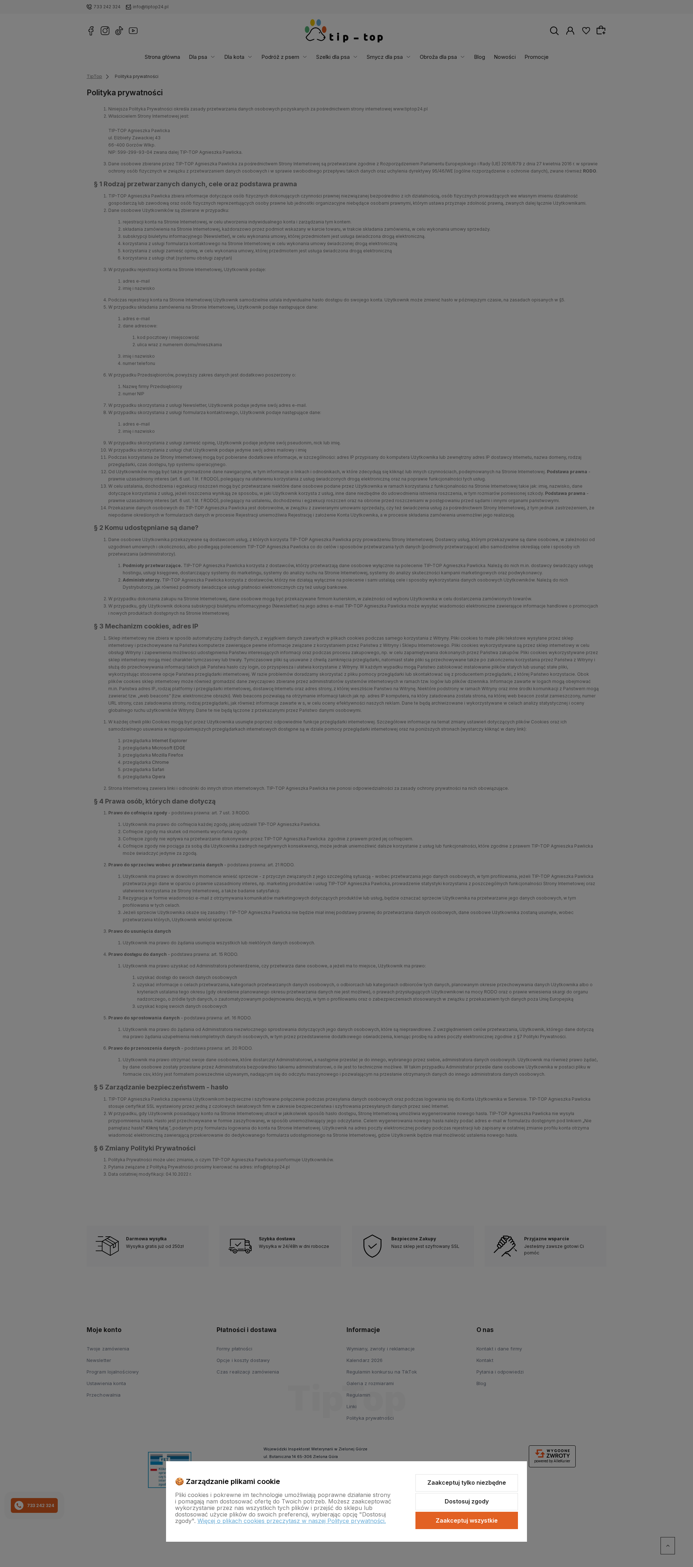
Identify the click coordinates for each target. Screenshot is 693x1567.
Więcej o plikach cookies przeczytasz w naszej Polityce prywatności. (291, 1520)
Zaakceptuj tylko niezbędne (466, 1482)
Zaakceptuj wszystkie (467, 1520)
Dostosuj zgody (467, 1501)
